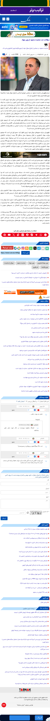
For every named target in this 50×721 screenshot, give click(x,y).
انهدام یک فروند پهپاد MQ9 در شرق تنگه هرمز (35, 579)
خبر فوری (35, 267)
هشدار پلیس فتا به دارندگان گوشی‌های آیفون (35, 565)
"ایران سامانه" (21, 705)
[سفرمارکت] (25, 292)
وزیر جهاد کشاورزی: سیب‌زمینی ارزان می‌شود (35, 364)
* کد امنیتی (46, 512)
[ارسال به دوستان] (43, 248)
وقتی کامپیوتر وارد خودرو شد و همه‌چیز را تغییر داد (33, 556)
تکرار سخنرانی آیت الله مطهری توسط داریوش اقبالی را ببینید (30, 612)
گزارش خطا (46, 297)
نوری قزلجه (45, 267)
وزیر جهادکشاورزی (43, 263)
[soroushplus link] (27, 234)
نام (48, 480)
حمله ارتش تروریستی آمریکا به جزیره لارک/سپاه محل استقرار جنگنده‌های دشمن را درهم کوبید (25, 283)
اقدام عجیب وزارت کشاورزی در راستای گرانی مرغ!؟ (34, 323)
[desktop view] (7, 19)
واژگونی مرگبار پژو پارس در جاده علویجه (36, 654)
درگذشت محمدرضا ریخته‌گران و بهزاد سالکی (35, 570)
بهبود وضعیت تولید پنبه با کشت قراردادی (36, 305)
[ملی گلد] (25, 3)
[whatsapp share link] (31, 248)
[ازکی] (25, 27)
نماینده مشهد (21, 263)
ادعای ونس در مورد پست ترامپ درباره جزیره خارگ (34, 583)
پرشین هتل (44, 602)
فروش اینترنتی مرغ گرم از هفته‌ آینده (37, 373)
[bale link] (31, 234)
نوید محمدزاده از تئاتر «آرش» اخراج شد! (36, 543)
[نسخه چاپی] (47, 248)
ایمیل (47, 489)
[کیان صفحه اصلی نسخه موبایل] (25, 718)
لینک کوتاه (8, 248)
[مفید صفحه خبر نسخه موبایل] (25, 10)
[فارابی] (25, 34)
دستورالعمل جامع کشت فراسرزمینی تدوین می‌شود (33, 351)
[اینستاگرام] (22, 248)
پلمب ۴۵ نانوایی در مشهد (40, 592)
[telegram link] (36, 234)
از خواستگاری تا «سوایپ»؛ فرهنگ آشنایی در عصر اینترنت (31, 278)
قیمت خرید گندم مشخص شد (39, 328)
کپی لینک (25, 253)
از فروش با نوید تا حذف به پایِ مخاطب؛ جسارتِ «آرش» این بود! (29, 273)
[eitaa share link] (26, 248)
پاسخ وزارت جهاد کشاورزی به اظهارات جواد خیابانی (33, 387)
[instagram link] (22, 234)
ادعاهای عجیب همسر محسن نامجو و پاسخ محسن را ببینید (30, 626)
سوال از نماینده (9, 263)
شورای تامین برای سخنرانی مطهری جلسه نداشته (34, 391)
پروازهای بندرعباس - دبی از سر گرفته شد (36, 588)
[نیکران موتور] (25, 155)
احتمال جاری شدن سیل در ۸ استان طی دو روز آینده (33, 552)
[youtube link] (9, 234)
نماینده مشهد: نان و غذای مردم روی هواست (35, 378)
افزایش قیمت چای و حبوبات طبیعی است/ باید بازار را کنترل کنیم (30, 355)
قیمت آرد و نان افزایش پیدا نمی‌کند (38, 360)
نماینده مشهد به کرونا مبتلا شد (39, 314)
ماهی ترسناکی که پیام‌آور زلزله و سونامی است (34, 667)
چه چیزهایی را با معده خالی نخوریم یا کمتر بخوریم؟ (32, 663)
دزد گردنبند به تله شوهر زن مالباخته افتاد (36, 547)
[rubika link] (45, 234)
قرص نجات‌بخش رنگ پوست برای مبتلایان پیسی (33, 621)
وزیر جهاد (31, 263)
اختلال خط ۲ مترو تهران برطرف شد (38, 574)
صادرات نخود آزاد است (41, 382)
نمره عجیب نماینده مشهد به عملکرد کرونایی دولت (34, 310)
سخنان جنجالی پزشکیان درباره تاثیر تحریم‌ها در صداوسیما (31, 684)
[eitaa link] (18, 234)
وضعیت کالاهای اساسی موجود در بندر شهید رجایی (34, 319)
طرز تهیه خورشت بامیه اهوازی (38, 679)
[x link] (13, 234)
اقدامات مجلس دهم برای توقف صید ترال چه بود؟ (34, 337)
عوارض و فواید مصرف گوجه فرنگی (37, 635)
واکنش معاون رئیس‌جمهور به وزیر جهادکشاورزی (34, 341)
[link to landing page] (26, 19)
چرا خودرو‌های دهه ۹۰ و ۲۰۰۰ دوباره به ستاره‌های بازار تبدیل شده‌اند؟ (28, 534)
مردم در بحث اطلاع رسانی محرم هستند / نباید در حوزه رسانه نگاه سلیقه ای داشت (25, 346)
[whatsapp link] (40, 234)
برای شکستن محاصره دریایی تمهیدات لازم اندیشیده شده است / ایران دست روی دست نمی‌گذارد (26, 648)
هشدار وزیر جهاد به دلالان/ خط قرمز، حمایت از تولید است (32, 369)
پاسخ (13, 410)
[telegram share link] (39, 248)
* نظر (47, 497)
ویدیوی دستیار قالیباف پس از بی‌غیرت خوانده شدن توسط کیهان (29, 631)
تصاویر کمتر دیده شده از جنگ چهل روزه (36, 658)
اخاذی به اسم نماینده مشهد (40, 332)
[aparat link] (4, 234)
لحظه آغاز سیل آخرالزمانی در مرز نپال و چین (35, 617)
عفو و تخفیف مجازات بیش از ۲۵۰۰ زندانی (36, 529)
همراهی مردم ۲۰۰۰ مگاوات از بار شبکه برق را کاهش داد (32, 561)
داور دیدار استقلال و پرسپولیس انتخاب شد (35, 538)
